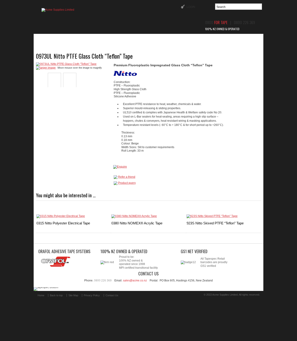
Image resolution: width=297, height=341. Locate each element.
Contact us (231, 39)
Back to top (56, 295)
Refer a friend (126, 176)
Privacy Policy (92, 295)
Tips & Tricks (178, 39)
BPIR (205, 39)
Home (60, 39)
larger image (48, 67)
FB (127, 297)
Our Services (144, 39)
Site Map (73, 295)
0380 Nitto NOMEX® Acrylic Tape (136, 223)
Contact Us (112, 295)
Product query (127, 183)
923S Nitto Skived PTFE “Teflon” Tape (215, 223)
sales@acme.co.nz (135, 280)
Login (190, 7)
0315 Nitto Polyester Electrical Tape (63, 223)
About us (113, 39)
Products (85, 39)
